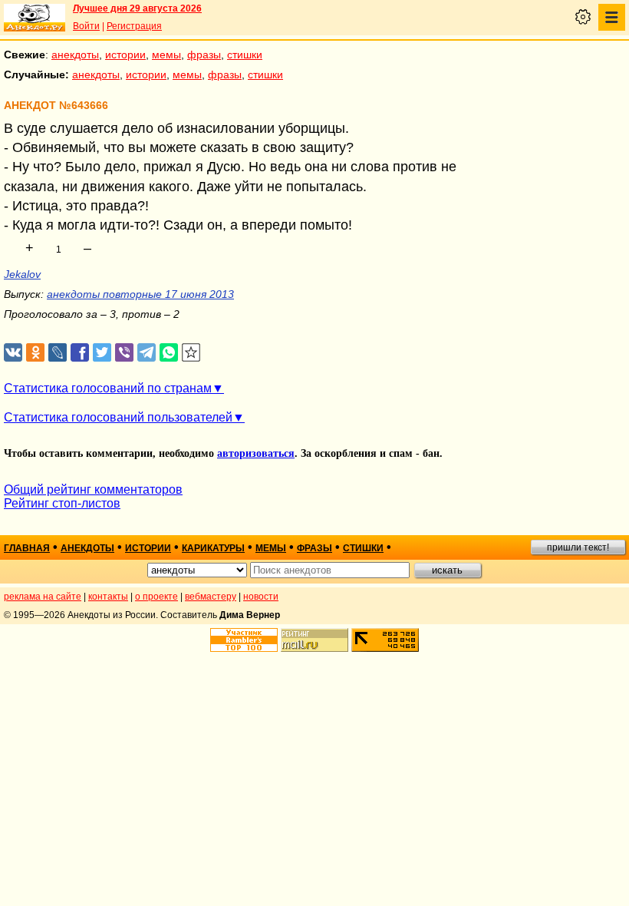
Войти (86, 26)
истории (125, 54)
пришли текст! (578, 547)
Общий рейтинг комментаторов (93, 489)
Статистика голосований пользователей (118, 417)
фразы (204, 54)
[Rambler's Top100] (244, 640)
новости (260, 596)
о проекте (156, 596)
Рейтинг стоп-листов (62, 503)
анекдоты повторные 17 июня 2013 (140, 294)
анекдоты (75, 54)
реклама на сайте (42, 596)
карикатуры (213, 548)
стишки (244, 54)
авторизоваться (256, 453)
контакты (108, 596)
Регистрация (134, 26)
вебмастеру (210, 596)
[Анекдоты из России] (34, 17)
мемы (166, 54)
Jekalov (22, 274)
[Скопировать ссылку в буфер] (191, 352)
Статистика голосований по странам (108, 388)
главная (27, 548)
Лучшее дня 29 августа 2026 (137, 8)
